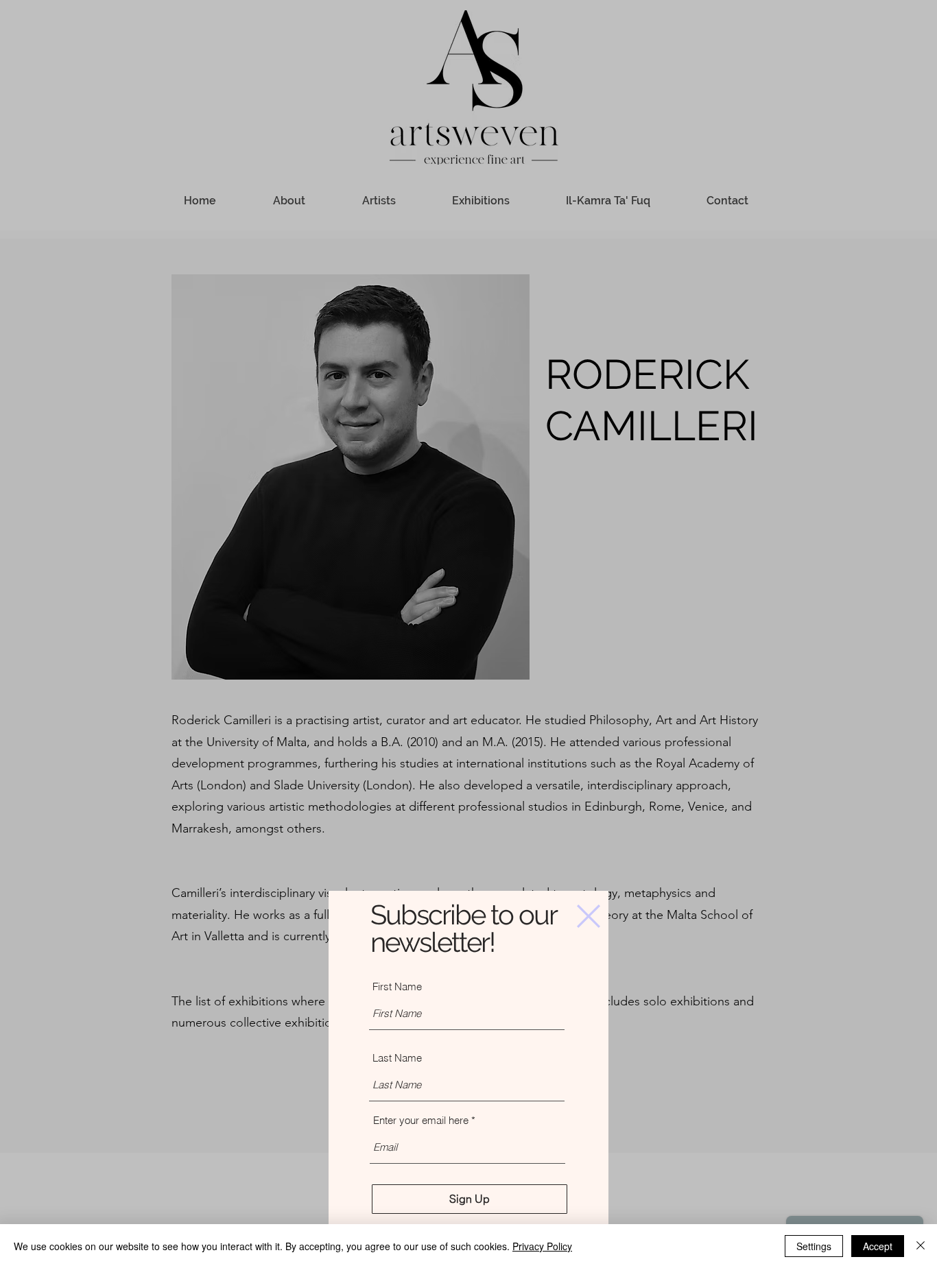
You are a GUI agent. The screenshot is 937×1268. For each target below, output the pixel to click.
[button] (588, 916)
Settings (813, 1246)
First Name (397, 986)
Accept (877, 1246)
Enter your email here (420, 1120)
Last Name (397, 1058)
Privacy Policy (542, 1246)
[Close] (920, 1246)
